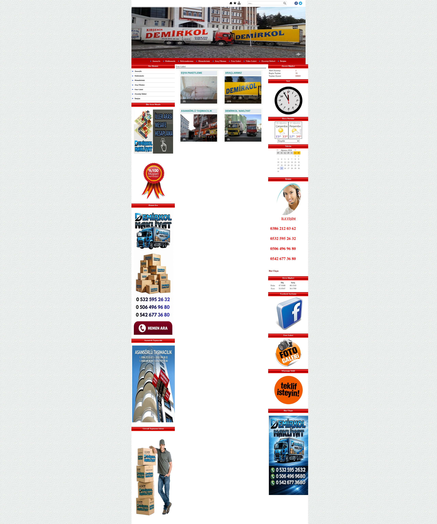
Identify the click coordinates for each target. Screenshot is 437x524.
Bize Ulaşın (274, 271)
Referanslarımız (186, 61)
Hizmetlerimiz (204, 61)
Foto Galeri (236, 61)
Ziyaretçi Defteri (268, 61)
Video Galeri (251, 61)
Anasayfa (156, 61)
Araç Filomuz (220, 61)
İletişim (283, 61)
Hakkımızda (170, 61)
